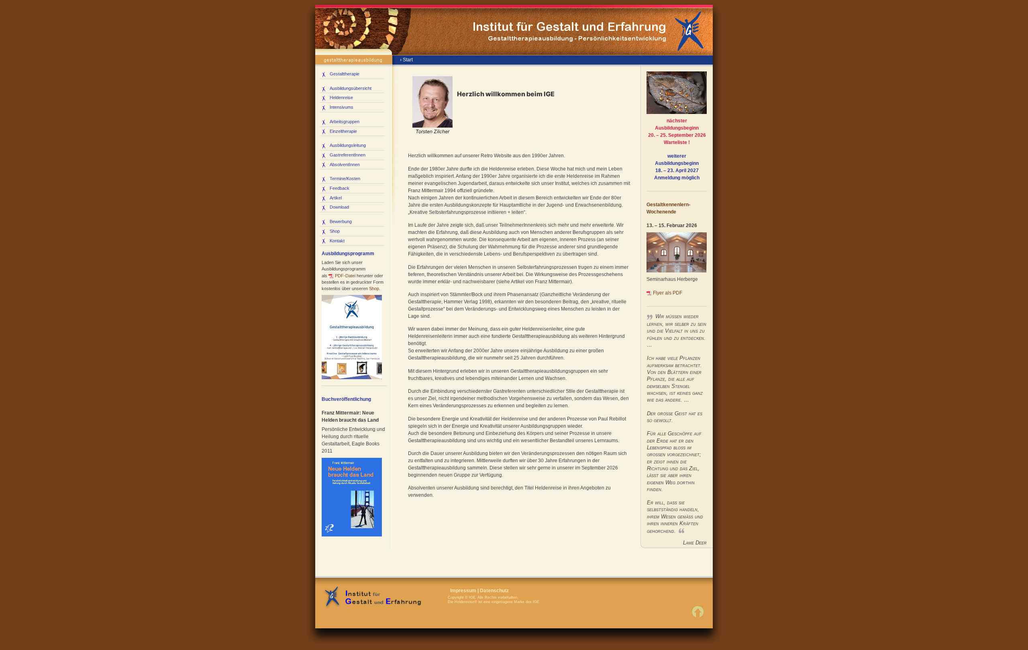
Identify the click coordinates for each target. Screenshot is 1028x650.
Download (339, 207)
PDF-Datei (345, 275)
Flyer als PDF (667, 293)
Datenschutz (494, 590)
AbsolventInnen (345, 164)
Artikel (336, 197)
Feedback (339, 188)
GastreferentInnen (347, 154)
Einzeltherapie (343, 131)
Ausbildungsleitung (348, 145)
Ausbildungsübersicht (350, 88)
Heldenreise (341, 97)
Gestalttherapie (344, 73)
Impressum (463, 590)
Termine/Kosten (345, 178)
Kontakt (337, 240)
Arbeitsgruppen (344, 121)
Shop (335, 231)
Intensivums (341, 107)
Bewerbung (341, 221)
